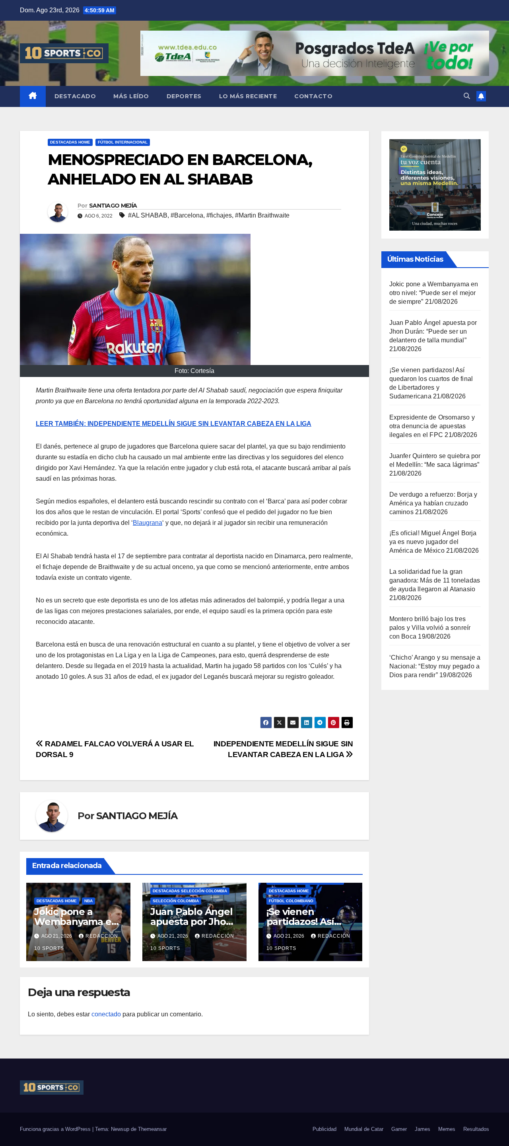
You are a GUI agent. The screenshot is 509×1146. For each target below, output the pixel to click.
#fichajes (219, 215)
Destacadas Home (70, 142)
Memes (446, 1129)
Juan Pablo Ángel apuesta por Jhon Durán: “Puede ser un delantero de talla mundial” (433, 331)
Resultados (476, 1129)
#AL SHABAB (147, 215)
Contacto (313, 96)
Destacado (75, 96)
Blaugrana (147, 522)
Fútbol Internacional (123, 142)
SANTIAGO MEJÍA (113, 205)
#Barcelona (187, 215)
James (422, 1129)
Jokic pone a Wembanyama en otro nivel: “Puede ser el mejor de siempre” (433, 293)
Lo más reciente (248, 96)
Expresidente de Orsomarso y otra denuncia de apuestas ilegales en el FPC (432, 426)
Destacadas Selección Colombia (190, 891)
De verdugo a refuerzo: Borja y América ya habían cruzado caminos (433, 503)
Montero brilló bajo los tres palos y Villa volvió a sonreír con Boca (430, 628)
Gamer (399, 1129)
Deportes (184, 96)
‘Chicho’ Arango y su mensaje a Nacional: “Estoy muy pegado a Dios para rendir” (435, 666)
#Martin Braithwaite (262, 215)
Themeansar (152, 1129)
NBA (88, 901)
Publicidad (324, 1129)
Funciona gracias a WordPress (56, 1129)
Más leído (131, 96)
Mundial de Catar (363, 1129)
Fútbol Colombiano (291, 901)
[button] (467, 96)
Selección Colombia (176, 901)
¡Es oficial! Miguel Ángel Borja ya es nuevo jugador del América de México (433, 542)
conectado (106, 1014)
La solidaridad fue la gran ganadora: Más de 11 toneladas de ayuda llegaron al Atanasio (434, 580)
